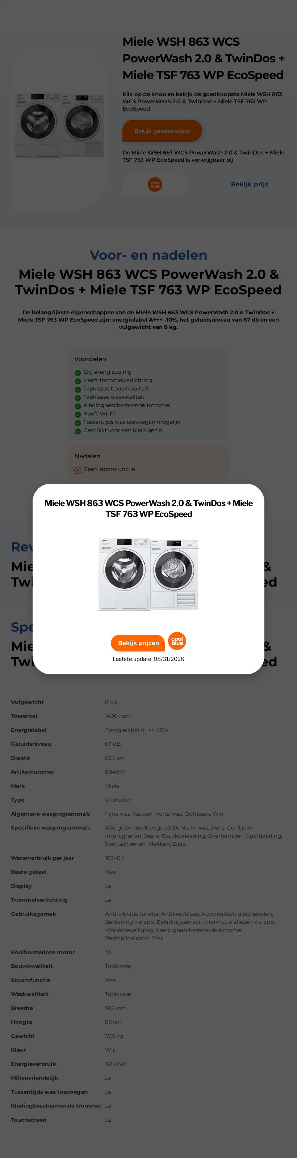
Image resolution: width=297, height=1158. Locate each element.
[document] (148, 579)
